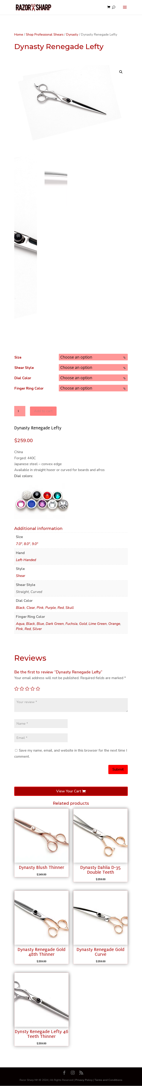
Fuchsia (71, 623)
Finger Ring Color (28, 388)
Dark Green (55, 623)
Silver (37, 629)
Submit (118, 769)
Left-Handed (26, 560)
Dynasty (72, 34)
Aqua (20, 623)
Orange (114, 623)
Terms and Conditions (108, 1080)
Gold (83, 623)
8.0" (27, 544)
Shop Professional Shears (44, 34)
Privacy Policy (83, 1080)
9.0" (35, 544)
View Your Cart (68, 791)
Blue (40, 623)
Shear (20, 575)
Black (20, 607)
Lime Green (98, 623)
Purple (50, 607)
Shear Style (24, 367)
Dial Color (22, 378)
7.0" (19, 544)
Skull (69, 607)
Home (18, 34)
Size (17, 357)
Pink (40, 607)
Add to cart (43, 411)
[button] (121, 72)
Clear (30, 607)
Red (61, 607)
